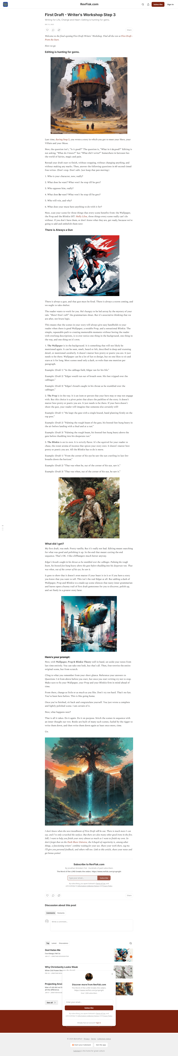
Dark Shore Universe (77, 842)
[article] (89, 955)
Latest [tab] (54, 943)
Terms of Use (100, 1013)
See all (50, 1002)
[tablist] (55, 913)
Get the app (101, 1045)
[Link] (41, 52)
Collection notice (104, 1039)
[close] (112, 974)
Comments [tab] (50, 913)
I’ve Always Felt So (52, 953)
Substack (77, 1051)
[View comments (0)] (53, 30)
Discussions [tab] (63, 943)
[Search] (142, 4)
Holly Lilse (81, 216)
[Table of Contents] (2, 528)
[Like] (47, 30)
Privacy (86, 1039)
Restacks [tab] (60, 913)
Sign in (170, 4)
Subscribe (158, 4)
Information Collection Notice (88, 1016)
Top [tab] (47, 943)
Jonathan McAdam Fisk (60, 956)
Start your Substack (82, 1045)
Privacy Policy (107, 1016)
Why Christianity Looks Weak (61, 967)
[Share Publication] (148, 4)
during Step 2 (63, 139)
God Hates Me (52, 950)
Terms (93, 1039)
